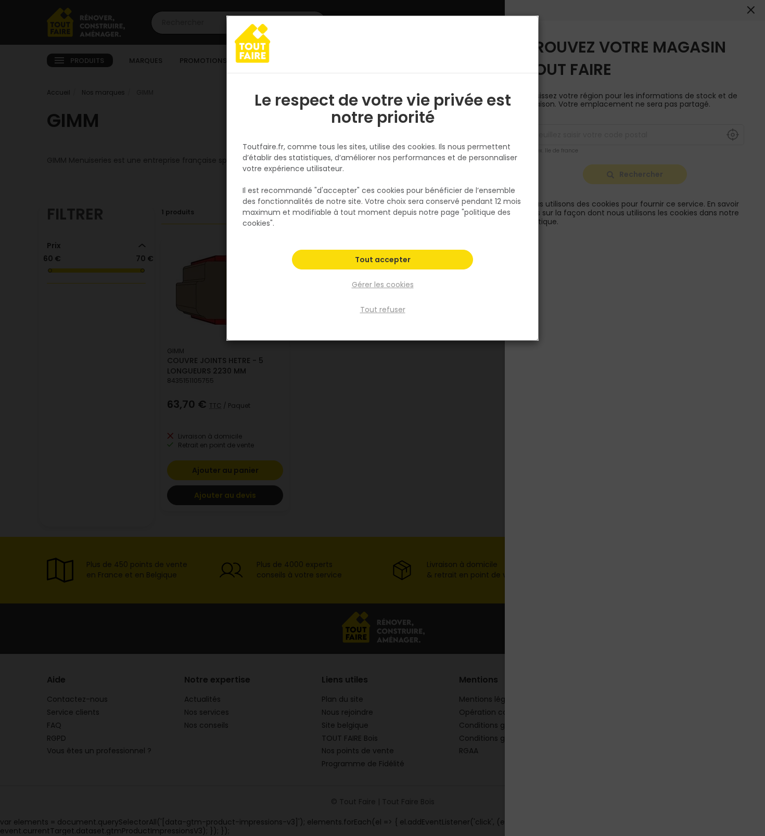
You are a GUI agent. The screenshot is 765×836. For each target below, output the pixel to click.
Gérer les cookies (383, 284)
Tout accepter (383, 259)
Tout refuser (382, 309)
